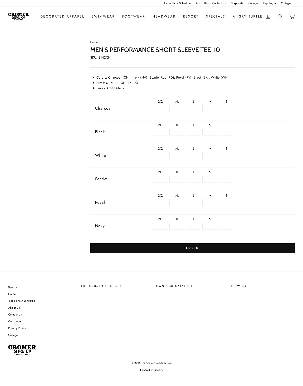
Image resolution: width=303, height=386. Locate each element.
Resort (190, 16)
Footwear (133, 16)
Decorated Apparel (62, 16)
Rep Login (269, 3)
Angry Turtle (248, 16)
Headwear (164, 16)
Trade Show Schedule (177, 3)
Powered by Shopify (151, 370)
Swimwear (103, 16)
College (253, 3)
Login (192, 248)
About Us (201, 3)
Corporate (237, 3)
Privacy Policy (17, 328)
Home (94, 42)
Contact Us (219, 3)
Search (12, 287)
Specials (215, 16)
